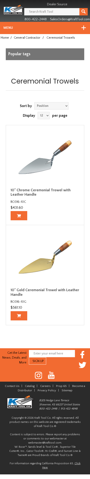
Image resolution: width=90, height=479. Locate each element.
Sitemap (67, 390)
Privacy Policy (47, 390)
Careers (45, 386)
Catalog (30, 386)
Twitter (82, 365)
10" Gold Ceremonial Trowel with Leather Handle (45, 292)
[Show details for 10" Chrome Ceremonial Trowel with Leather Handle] (45, 157)
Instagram (38, 375)
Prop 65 (61, 386)
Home (5, 38)
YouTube (51, 375)
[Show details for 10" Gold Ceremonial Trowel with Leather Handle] (45, 257)
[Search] (83, 11)
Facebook (82, 354)
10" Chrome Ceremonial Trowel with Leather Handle (41, 192)
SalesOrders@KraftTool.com (70, 19)
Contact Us (12, 386)
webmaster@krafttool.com (44, 442)
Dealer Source (57, 4)
